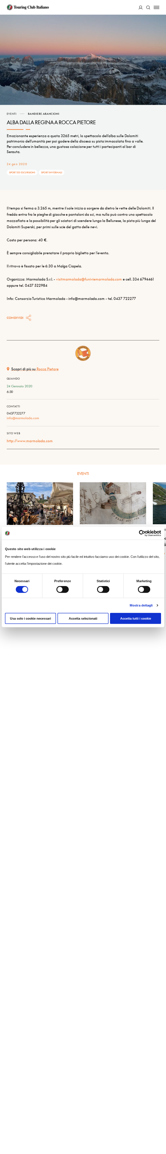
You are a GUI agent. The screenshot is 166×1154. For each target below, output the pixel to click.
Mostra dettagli (141, 605)
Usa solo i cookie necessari (30, 618)
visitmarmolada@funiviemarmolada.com (89, 279)
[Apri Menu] (156, 7)
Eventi (12, 113)
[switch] (62, 589)
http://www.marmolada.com (30, 441)
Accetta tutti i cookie (135, 618)
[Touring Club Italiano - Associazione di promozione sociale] (28, 7)
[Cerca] (148, 7)
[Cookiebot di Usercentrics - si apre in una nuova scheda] (142, 533)
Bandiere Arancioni (43, 113)
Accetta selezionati (83, 618)
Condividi (15, 318)
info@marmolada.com (23, 418)
